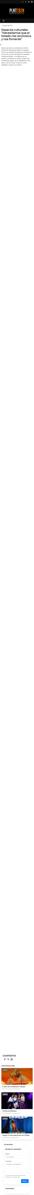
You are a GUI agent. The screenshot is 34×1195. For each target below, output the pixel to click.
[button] (22, 1)
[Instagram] (28, 1)
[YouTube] (31, 1)
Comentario (8, 1161)
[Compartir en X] (8, 1059)
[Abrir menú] (3, 20)
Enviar (25, 1181)
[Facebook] (25, 1)
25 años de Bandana (9, 1111)
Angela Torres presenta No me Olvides (15, 1135)
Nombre (7, 1154)
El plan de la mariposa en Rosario (13, 1087)
